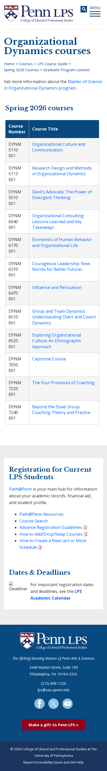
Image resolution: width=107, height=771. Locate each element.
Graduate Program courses (66, 69)
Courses (26, 63)
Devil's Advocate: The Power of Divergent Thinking (62, 194)
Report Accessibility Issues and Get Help (53, 762)
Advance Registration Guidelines (50, 527)
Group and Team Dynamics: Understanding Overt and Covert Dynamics (64, 317)
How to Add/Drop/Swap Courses (51, 534)
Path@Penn (20, 489)
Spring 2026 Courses (21, 69)
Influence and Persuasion (57, 287)
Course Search (33, 521)
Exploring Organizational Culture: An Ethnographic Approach (56, 341)
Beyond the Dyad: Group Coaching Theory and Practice (61, 409)
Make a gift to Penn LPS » (53, 724)
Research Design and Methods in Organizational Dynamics (62, 171)
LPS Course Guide (52, 63)
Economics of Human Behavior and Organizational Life (62, 242)
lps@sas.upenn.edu (54, 689)
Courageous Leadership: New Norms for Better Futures (61, 266)
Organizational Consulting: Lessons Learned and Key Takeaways (58, 221)
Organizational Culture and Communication (58, 147)
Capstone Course (49, 359)
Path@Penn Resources (41, 514)
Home (9, 63)
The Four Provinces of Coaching (63, 383)
